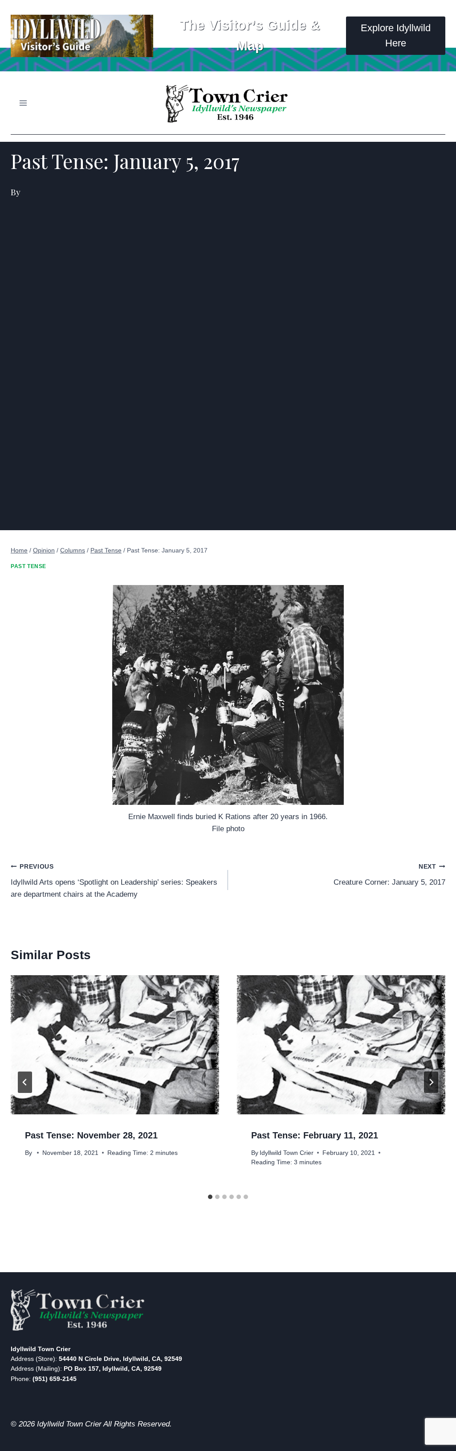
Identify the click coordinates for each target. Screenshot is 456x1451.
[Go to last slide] (25, 1082)
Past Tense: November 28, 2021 (91, 1135)
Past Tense (28, 566)
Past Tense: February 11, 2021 (314, 1135)
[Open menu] (23, 103)
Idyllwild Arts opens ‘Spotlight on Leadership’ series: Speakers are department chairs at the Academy (114, 881)
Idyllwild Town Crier (287, 1153)
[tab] (210, 1197)
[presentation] (115, 1044)
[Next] (431, 1082)
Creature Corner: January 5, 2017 (389, 874)
